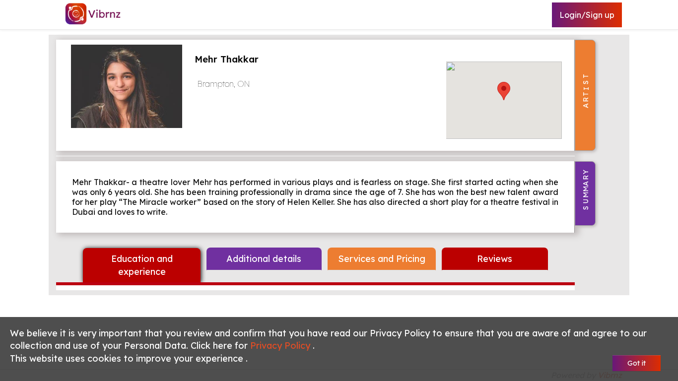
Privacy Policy (281, 345)
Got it (636, 363)
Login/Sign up (586, 15)
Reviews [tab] (494, 258)
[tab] (142, 265)
